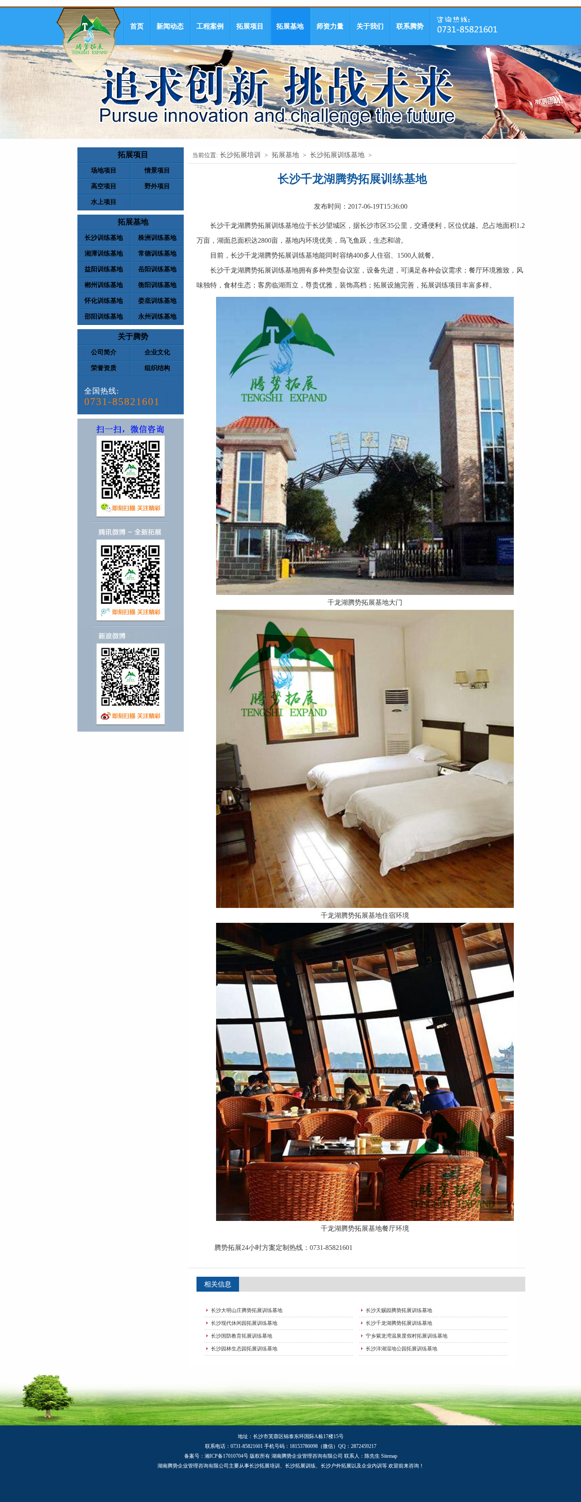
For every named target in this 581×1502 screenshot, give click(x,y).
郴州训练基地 (104, 284)
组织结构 (157, 368)
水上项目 (104, 201)
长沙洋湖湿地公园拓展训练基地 (401, 1349)
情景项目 (157, 170)
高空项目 (104, 186)
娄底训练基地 (157, 300)
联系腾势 (410, 26)
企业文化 (157, 352)
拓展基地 (290, 26)
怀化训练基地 (104, 300)
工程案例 (210, 26)
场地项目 (104, 170)
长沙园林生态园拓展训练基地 (244, 1349)
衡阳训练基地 (157, 284)
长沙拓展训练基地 (337, 154)
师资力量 (330, 26)
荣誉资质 (104, 368)
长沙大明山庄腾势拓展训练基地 (246, 1310)
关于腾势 (133, 336)
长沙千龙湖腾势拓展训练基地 (399, 1323)
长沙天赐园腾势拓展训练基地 (399, 1310)
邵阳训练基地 (104, 316)
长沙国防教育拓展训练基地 (241, 1336)
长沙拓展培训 (240, 154)
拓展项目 (250, 26)
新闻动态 (170, 26)
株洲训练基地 (157, 237)
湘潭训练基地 (104, 253)
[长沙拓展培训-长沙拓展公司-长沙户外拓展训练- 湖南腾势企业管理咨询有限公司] (88, 41)
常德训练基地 (157, 253)
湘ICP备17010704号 (226, 1456)
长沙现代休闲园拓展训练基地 (244, 1323)
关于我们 (370, 26)
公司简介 (104, 352)
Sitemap (389, 1456)
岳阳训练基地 (157, 269)
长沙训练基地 (104, 237)
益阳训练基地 (104, 269)
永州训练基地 (157, 316)
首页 (137, 26)
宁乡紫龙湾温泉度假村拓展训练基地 (406, 1336)
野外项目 (157, 186)
